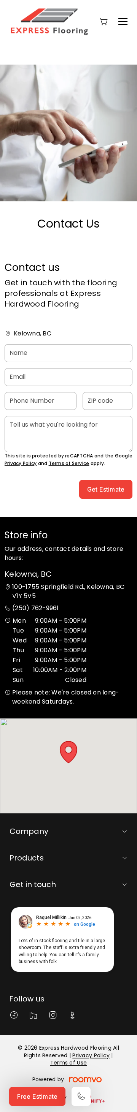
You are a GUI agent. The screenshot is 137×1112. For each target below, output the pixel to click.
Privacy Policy (21, 463)
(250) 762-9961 (35, 608)
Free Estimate (37, 1096)
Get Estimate (105, 489)
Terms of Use (68, 1062)
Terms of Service (69, 463)
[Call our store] (81, 1096)
